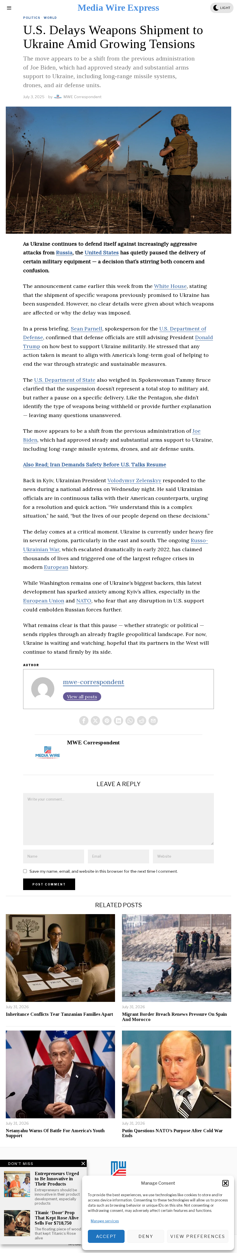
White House (170, 286)
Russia (64, 252)
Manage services (105, 1221)
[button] (225, 1183)
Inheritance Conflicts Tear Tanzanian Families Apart (59, 1014)
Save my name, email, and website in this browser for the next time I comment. (103, 871)
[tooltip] (83, 720)
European (56, 567)
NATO (83, 600)
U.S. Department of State (64, 380)
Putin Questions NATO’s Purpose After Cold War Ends (172, 1133)
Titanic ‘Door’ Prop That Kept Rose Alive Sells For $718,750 (57, 1217)
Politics (31, 17)
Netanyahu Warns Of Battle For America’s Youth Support (55, 1133)
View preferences (197, 1236)
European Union (43, 600)
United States (102, 252)
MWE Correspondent (82, 96)
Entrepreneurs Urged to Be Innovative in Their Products (57, 1178)
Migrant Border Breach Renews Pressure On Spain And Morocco (174, 1017)
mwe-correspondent (93, 682)
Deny (145, 1236)
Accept (106, 1236)
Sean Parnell (86, 328)
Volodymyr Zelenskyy (134, 480)
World (50, 17)
